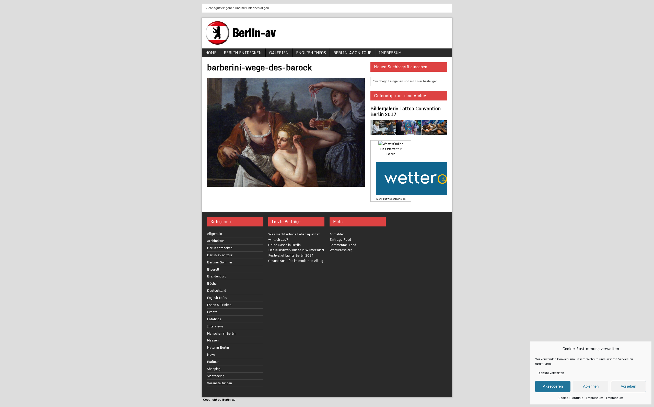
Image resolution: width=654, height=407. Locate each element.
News (211, 354)
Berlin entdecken (243, 53)
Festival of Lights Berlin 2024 (290, 255)
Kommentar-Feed (343, 245)
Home (210, 53)
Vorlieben (628, 386)
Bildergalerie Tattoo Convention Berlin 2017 (405, 111)
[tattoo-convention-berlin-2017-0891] (409, 132)
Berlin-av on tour (352, 53)
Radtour (213, 361)
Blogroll (213, 269)
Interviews (215, 326)
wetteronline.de (397, 198)
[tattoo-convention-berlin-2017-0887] (383, 132)
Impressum (594, 397)
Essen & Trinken (219, 305)
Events (212, 312)
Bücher (212, 283)
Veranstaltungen (219, 383)
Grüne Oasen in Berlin (284, 245)
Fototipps (214, 319)
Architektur (215, 241)
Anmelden (337, 234)
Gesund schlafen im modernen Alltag (295, 260)
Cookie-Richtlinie (570, 397)
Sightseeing (215, 376)
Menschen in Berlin (221, 333)
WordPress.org (341, 250)
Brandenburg (216, 276)
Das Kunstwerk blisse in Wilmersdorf (296, 250)
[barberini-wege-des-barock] (286, 183)
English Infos (311, 53)
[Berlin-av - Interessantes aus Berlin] (242, 43)
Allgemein (214, 233)
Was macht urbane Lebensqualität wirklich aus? (294, 236)
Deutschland (216, 290)
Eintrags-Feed (340, 239)
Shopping (213, 369)
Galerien (279, 53)
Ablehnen (591, 386)
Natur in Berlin (218, 347)
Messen (213, 340)
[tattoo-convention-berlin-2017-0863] (434, 132)
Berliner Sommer (219, 262)
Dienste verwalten (551, 372)
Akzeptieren (553, 386)
